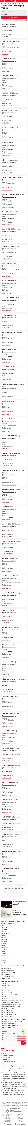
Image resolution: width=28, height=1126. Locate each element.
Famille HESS (5, 36)
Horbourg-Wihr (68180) (8, 972)
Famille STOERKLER (7, 829)
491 (21, 885)
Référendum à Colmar (8, 1016)
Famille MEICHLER (7, 605)
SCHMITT (5, 929)
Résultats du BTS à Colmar (9, 1027)
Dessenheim (12, 875)
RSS (17, 1103)
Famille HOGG (5, 657)
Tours (9, 513)
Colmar (21, 3)
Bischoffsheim (12, 425)
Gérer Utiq (24, 1105)
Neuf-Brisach (11, 183)
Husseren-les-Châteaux (14, 47)
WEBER (4, 941)
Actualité (5, 1036)
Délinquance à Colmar (8, 989)
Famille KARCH (6, 276)
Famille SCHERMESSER (8, 536)
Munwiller (10, 806)
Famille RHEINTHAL (7, 466)
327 (18, 885)
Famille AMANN (6, 709)
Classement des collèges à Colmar (11, 1004)
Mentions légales (10, 1106)
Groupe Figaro (18, 1106)
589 (6, 888)
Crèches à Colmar (7, 1010)
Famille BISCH (5, 502)
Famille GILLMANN (7, 190)
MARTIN (4, 945)
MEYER (4, 926)
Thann (10, 789)
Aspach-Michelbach (13, 270)
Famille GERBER (6, 588)
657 (19, 888)
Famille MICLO (5, 123)
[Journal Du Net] (7, 1118)
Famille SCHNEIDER (7, 241)
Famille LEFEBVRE (7, 293)
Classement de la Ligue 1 (9, 1061)
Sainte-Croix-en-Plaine (14, 823)
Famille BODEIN (6, 864)
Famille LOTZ (5, 674)
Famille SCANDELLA (7, 224)
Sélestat (10, 857)
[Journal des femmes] (7, 1115)
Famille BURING (6, 155)
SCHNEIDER (5, 933)
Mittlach (10, 616)
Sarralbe (10, 149)
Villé (9, 408)
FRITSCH (4, 939)
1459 (19, 895)
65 (12, 885)
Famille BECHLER (6, 778)
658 (22, 888)
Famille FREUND (6, 379)
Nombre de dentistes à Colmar (10, 995)
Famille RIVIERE (6, 519)
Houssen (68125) (6, 968)
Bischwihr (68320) (7, 974)
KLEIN (4, 937)
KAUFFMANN (6, 959)
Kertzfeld (10, 702)
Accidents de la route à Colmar (10, 1002)
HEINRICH (5, 961)
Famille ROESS (6, 743)
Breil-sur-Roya (12, 252)
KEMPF (4, 935)
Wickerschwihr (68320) (8, 976)
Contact (5, 1103)
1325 (15, 895)
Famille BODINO (6, 259)
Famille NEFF (5, 623)
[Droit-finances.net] (20, 1118)
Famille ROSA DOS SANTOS (9, 485)
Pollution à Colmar (7, 991)
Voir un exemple (21, 1036)
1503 (22, 895)
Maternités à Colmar (7, 1012)
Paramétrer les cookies (16, 1105)
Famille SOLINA (6, 71)
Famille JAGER (5, 414)
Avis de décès (7, 3)
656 (16, 888)
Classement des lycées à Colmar (11, 1006)
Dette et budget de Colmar (9, 999)
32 (9, 885)
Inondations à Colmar (8, 993)
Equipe (12, 1102)
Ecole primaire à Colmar (8, 1008)
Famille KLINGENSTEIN (8, 207)
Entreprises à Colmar (8, 987)
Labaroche (11, 218)
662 (15, 891)
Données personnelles (6, 1105)
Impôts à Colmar (6, 996)
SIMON (4, 943)
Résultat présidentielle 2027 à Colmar (12, 1021)
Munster (10, 338)
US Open (4, 1063)
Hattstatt (10, 547)
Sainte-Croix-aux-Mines (14, 582)
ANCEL (4, 963)
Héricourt (11, 373)
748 (6, 895)
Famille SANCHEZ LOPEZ (8, 691)
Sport (4, 1038)
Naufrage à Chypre (7, 1059)
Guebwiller (11, 530)
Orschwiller (11, 304)
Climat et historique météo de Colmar (12, 1000)
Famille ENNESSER (7, 571)
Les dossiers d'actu (8, 1040)
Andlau (10, 201)
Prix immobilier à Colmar (9, 1014)
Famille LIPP (5, 54)
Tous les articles (11, 1103)
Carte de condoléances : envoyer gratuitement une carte (19, 903)
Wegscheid (11, 599)
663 (18, 891)
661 (12, 891)
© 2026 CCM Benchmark (14, 1108)
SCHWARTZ (5, 957)
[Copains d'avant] (7, 1121)
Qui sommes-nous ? (5, 1102)
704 (22, 891)
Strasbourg (11, 565)
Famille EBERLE (6, 640)
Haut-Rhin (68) (6, 978)
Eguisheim (11, 720)
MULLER (4, 927)
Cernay (10, 459)
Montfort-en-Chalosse (15, 754)
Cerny (10, 287)
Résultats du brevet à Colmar (10, 1025)
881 (9, 895)
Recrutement (21, 1103)
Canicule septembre (7, 1055)
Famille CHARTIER (7, 105)
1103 (12, 895)
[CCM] (20, 1115)
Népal (4, 1053)
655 (12, 888)
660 (9, 891)
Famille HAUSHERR (7, 726)
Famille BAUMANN (7, 847)
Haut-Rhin (15, 3)
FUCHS (4, 931)
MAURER (4, 951)
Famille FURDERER (7, 172)
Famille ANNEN (6, 328)
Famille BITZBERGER (7, 554)
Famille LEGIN (5, 431)
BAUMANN (5, 947)
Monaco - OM (6, 1057)
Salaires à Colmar (6, 985)
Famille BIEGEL (6, 362)
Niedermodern (12, 737)
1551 (14, 898)
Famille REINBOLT (7, 310)
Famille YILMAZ (6, 88)
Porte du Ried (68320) (8, 970)
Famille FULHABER (7, 881)
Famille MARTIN (6, 448)
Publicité (25, 1102)
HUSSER (4, 955)
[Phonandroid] (20, 1124)
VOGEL (4, 953)
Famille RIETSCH (6, 812)
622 (9, 888)
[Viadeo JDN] (20, 1121)
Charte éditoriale (18, 1102)
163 (15, 885)
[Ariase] (7, 1124)
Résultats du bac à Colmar (9, 1023)
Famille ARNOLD (6, 345)
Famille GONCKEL (6, 795)
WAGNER (4, 949)
